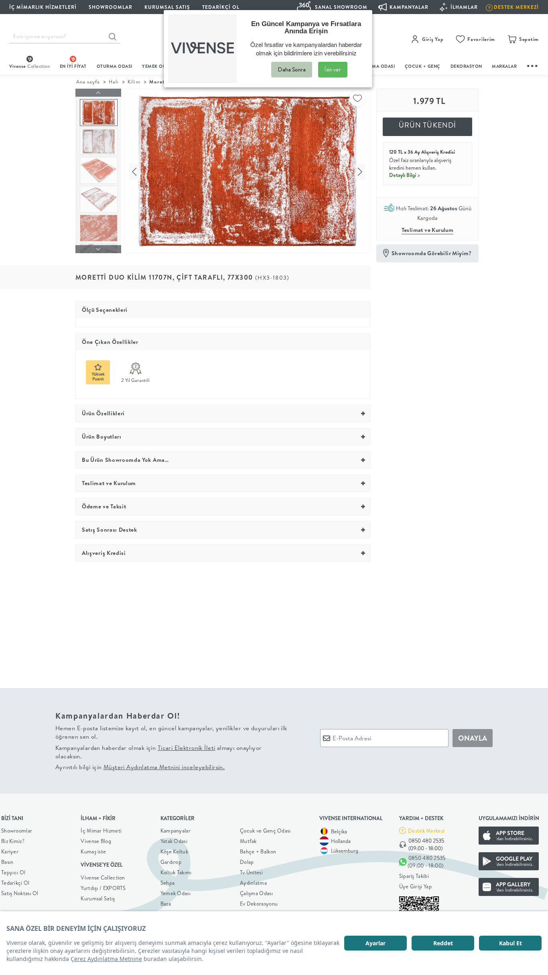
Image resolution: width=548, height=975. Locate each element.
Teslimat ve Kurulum (428, 230)
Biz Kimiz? (12, 841)
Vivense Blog (96, 841)
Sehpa (167, 882)
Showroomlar (16, 830)
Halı (114, 81)
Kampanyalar (175, 830)
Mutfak (248, 841)
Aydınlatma (253, 882)
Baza (165, 903)
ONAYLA (472, 738)
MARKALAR (504, 66)
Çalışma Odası (256, 893)
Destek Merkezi (426, 830)
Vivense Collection (103, 877)
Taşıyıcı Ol (13, 872)
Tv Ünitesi (251, 872)
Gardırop (170, 861)
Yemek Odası (175, 893)
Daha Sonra (292, 69)
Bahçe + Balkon (258, 851)
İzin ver (333, 69)
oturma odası (114, 66)
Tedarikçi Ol (220, 7)
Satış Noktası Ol (20, 893)
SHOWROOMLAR (110, 7)
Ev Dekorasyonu (259, 903)
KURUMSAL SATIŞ (167, 7)
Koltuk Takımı (176, 872)
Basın (7, 861)
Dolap (247, 861)
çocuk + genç (422, 66)
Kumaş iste (93, 851)
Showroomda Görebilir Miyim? (432, 253)
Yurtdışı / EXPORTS (103, 888)
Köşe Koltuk (174, 851)
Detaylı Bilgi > (404, 175)
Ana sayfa (88, 81)
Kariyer (9, 851)
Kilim (134, 81)
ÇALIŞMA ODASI (377, 66)
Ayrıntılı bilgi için (140, 767)
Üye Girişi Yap (415, 886)
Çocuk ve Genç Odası (265, 830)
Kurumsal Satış (98, 898)
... (533, 65)
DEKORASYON (466, 66)
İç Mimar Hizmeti (101, 830)
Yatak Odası (173, 841)
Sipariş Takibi (414, 876)
